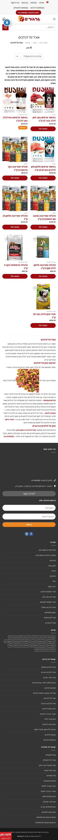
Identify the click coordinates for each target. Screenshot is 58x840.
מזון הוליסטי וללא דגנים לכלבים (44, 682)
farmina (21, 637)
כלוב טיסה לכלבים (49, 708)
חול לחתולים (51, 775)
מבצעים (24, 2)
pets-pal (17, 641)
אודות (41, 2)
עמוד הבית (43, 42)
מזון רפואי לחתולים (49, 812)
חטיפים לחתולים (50, 781)
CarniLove (36, 637)
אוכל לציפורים (50, 623)
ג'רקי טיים (17, 646)
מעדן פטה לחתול (40, 650)
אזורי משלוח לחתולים (48, 602)
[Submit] (5, 27)
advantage (50, 637)
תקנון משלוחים (50, 612)
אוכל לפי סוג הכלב (49, 597)
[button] (54, 19)
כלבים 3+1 (51, 650)
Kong (33, 641)
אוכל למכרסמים (50, 617)
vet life (25, 646)
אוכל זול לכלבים (50, 698)
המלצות (33, 2)
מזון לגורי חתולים (49, 801)
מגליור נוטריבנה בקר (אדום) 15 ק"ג (18, 168)
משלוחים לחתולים (21, 7)
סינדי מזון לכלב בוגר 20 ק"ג (44, 316)
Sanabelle (33, 646)
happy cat (51, 641)
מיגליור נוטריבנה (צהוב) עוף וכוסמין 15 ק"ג (44, 217)
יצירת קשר (15, 2)
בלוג (54, 581)
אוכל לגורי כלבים (49, 677)
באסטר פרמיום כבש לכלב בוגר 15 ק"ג (15, 119)
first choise (12, 637)
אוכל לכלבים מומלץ (48, 667)
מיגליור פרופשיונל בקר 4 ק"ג (16, 267)
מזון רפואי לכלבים (49, 724)
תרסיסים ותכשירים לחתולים (45, 822)
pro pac (42, 646)
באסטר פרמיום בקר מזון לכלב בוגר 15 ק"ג (44, 119)
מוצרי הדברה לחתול (48, 791)
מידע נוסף (23, 127)
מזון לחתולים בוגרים (48, 807)
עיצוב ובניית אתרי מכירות (40, 832)
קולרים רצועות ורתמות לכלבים (44, 693)
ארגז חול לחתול (50, 770)
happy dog (41, 641)
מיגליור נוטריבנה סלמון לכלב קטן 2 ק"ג (45, 267)
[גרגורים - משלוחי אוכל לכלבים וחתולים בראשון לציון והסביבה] (29, 19)
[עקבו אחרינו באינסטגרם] (27, 534)
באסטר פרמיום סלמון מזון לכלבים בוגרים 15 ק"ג (43, 168)
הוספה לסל (43, 129)
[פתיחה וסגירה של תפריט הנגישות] (7, 22)
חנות (35, 42)
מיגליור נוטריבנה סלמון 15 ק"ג (15, 217)
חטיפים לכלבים (50, 688)
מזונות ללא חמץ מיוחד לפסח (45, 729)
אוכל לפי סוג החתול (48, 607)
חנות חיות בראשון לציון (47, 550)
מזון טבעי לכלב (50, 719)
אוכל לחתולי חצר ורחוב (47, 765)
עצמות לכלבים (50, 734)
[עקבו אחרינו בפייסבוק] (31, 534)
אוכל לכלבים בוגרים (48, 672)
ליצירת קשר (29, 493)
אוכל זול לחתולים (49, 760)
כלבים (28, 42)
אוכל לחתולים (51, 755)
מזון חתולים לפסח (49, 796)
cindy (28, 637)
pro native (51, 646)
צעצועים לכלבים (49, 740)
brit (43, 637)
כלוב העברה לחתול (48, 786)
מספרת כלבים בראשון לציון (46, 555)
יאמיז (10, 646)
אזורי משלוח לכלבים (48, 591)
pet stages (8, 641)
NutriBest (25, 641)
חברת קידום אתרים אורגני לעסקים (20, 832)
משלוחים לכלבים (37, 7)
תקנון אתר (52, 565)
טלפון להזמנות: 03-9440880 (41, 480)
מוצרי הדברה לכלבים (48, 714)
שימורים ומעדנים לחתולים (46, 817)
